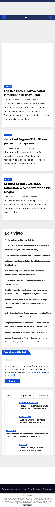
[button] (47, 17)
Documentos (25, 417)
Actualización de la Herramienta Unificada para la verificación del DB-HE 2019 (27, 435)
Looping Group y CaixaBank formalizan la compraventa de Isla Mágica (27, 188)
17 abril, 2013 (12, 197)
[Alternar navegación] (26, 17)
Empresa (8, 86)
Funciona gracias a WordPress (14, 489)
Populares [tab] (26, 395)
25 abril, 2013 (12, 148)
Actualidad (10, 430)
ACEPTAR (27, 505)
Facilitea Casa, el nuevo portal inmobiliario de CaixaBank (31, 450)
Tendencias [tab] (42, 395)
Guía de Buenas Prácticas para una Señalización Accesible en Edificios (32, 422)
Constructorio (31, 100)
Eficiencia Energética (28, 402)
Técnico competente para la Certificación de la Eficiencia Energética (33, 408)
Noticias (8, 179)
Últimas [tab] (11, 395)
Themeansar (48, 489)
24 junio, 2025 (13, 100)
